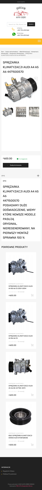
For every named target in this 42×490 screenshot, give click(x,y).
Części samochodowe (11, 51)
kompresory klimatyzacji (17, 53)
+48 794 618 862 (22, 30)
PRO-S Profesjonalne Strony (24, 486)
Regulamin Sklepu (8, 471)
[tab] (21, 175)
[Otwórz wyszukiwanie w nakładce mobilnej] (21, 24)
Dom (2, 51)
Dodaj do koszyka (15, 165)
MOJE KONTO (21, 2)
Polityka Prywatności (10, 474)
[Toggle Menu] (39, 41)
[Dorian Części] (21, 18)
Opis (3, 176)
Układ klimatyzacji (24, 51)
